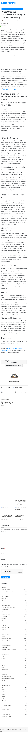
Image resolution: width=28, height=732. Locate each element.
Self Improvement (6, 685)
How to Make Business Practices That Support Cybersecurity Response (7, 517)
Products (4, 671)
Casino (3, 600)
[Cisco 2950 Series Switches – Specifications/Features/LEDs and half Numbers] (7, 394)
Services (20, 8)
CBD (3, 603)
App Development (6, 589)
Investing (4, 651)
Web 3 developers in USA (14, 365)
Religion (4, 683)
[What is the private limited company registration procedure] (21, 510)
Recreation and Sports (7, 676)
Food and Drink (5, 627)
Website (3, 559)
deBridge (21, 729)
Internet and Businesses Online (9, 649)
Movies (3, 665)
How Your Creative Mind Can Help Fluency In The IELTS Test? (20, 502)
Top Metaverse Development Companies (14, 361)
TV (2, 707)
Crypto (3, 611)
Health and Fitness (6, 638)
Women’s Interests (6, 714)
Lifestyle (4, 660)
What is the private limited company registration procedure (20, 517)
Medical (4, 663)
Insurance (4, 647)
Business (4, 8)
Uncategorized (5, 709)
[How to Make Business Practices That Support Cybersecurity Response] (7, 510)
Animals (4, 587)
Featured (4, 623)
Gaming (4, 631)
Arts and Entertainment (7, 591)
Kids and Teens (5, 654)
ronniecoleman (6, 20)
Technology (4, 700)
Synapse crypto (3, 729)
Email (2, 553)
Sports (3, 694)
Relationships (5, 680)
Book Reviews (5, 596)
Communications (6, 605)
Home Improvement (6, 645)
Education (4, 616)
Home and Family (6, 640)
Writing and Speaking (7, 716)
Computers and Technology (12, 8)
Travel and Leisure (6, 705)
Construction (5, 609)
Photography (5, 669)
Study (3, 696)
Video (3, 711)
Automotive (4, 594)
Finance (4, 625)
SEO (3, 687)
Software (4, 691)
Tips (3, 703)
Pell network (10, 729)
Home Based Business (7, 643)
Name (3, 548)
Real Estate (4, 674)
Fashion (4, 620)
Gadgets (4, 629)
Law (3, 656)
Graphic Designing (6, 634)
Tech (3, 698)
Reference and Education (8, 678)
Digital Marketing (6, 614)
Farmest (4, 618)
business (9, 108)
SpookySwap (16, 729)
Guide (3, 636)
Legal (3, 658)
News (3, 667)
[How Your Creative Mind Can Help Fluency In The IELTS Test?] (21, 445)
